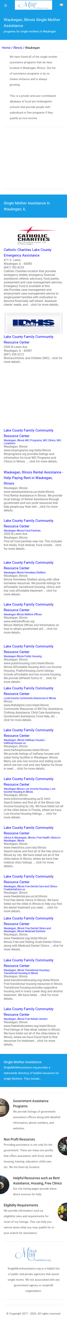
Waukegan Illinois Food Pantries (33, 534)
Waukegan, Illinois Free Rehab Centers (32, 1026)
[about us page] (61, 5)
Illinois (17, 48)
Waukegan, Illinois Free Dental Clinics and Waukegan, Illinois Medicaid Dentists (33, 933)
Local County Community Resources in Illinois (33, 704)
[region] (33, 160)
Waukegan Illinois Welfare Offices (31, 618)
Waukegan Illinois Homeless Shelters (32, 578)
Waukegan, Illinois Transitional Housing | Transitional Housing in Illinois (33, 979)
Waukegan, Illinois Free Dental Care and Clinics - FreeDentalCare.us (33, 893)
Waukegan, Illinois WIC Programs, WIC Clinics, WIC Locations (32, 445)
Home (6, 48)
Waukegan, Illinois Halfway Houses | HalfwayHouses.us (33, 749)
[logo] (33, 5)
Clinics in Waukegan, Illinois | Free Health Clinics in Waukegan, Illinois (33, 846)
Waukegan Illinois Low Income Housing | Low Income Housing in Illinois (33, 798)
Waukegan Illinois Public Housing (32, 664)
